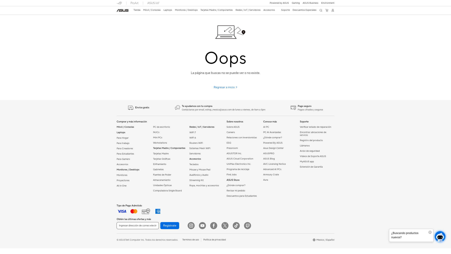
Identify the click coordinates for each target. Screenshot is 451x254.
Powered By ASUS (273, 142)
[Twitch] (247, 225)
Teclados (194, 164)
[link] (123, 10)
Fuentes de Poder (162, 174)
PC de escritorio (161, 127)
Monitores (122, 175)
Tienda (137, 10)
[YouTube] (202, 225)
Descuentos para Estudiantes (242, 196)
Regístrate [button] (169, 225)
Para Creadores (125, 148)
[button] (296, 3)
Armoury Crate (271, 174)
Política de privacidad (214, 239)
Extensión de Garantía (311, 166)
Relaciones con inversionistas (242, 137)
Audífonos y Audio (198, 175)
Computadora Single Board (167, 190)
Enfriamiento (159, 164)
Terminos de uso (190, 239)
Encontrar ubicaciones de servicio (313, 134)
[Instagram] (191, 225)
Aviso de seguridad (310, 151)
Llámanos (305, 145)
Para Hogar (123, 138)
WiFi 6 (192, 137)
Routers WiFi (196, 143)
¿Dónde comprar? (236, 185)
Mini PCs (157, 137)
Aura (265, 180)
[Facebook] (213, 225)
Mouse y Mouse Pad (199, 169)
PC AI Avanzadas (272, 132)
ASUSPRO (268, 153)
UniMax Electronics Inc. (239, 164)
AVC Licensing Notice (274, 164)
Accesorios (122, 164)
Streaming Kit (196, 180)
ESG (229, 142)
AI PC (266, 127)
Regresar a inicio (224, 87)
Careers (231, 132)
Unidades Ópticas (162, 185)
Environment (327, 3)
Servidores (195, 153)
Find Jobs (232, 174)
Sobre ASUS (233, 127)
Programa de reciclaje (238, 169)
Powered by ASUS (279, 3)
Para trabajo (123, 143)
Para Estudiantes (125, 153)
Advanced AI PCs (272, 169)
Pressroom (232, 148)
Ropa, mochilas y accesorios (204, 185)
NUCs (156, 132)
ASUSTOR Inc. (234, 153)
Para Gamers (123, 159)
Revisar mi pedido (236, 190)
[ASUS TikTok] (236, 225)
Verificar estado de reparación (315, 127)
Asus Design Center (273, 148)
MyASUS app (307, 161)
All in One (121, 185)
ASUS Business (310, 3)
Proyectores (123, 180)
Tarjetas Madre (161, 153)
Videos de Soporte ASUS (313, 156)
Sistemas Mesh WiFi (199, 148)
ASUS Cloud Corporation (240, 158)
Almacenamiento (162, 180)
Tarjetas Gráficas (161, 159)
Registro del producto (311, 140)
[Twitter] (224, 225)
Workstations (160, 142)
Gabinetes (158, 169)
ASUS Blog (269, 158)
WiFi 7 (192, 132)
